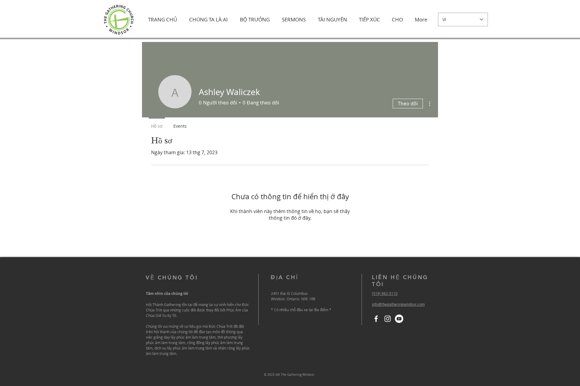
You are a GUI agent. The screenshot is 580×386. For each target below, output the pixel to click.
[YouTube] (399, 318)
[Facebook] (376, 318)
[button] (208, 19)
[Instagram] (387, 318)
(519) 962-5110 (385, 293)
